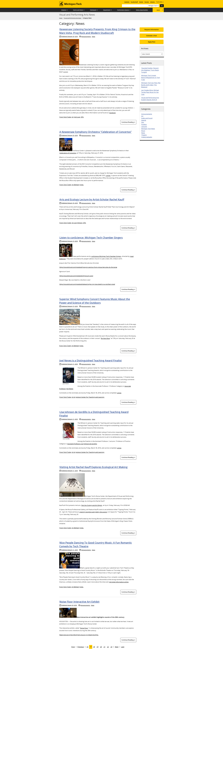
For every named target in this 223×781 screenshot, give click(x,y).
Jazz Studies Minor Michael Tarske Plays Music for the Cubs (150, 92)
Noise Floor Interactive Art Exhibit (79, 601)
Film (142, 122)
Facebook (112, 113)
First (73, 647)
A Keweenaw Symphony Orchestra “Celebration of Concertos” (95, 131)
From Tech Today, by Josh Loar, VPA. (71, 117)
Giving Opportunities (142, 10)
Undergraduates (146, 137)
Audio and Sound (146, 118)
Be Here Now (105, 338)
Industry (152, 2)
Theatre (144, 135)
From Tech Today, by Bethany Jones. (71, 185)
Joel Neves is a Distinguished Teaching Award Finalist (90, 360)
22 (108, 647)
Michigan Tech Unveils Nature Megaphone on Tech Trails (150, 78)
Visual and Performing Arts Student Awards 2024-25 (150, 99)
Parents (147, 2)
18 (94, 647)
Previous (80, 647)
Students (126, 2)
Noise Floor (84, 628)
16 (87, 647)
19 (97, 647)
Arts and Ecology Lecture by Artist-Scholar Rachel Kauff (91, 199)
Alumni (141, 2)
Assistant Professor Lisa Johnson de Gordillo (82, 444)
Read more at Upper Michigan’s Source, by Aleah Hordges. (78, 635)
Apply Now (151, 42)
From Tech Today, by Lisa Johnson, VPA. (72, 223)
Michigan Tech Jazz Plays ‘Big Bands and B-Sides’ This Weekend (150, 85)
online (108, 175)
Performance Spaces (123, 10)
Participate (93, 10)
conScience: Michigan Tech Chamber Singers (106, 256)
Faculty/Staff (134, 2)
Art (142, 116)
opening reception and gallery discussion (93, 512)
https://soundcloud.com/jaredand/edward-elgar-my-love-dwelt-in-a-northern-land (87, 284)
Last (122, 647)
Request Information (152, 30)
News (93, 36)
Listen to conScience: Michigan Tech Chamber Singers (91, 237)
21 (104, 647)
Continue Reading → (128, 122)
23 (111, 647)
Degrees (63, 10)
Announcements (86, 36)
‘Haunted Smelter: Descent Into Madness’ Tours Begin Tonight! (150, 70)
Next (116, 647)
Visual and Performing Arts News (77, 14)
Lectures (144, 127)
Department (106, 10)
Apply (158, 10)
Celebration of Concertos (67, 153)
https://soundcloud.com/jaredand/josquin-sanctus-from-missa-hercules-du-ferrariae (88, 267)
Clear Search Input (146, 5)
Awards (143, 120)
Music (143, 131)
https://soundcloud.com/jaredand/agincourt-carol (76, 276)
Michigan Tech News (148, 129)
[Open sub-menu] (163, 2)
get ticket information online (118, 582)
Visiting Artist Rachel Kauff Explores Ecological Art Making (93, 467)
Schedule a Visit (151, 36)
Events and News (78, 10)
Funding (144, 124)
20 (101, 647)
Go (162, 6)
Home (60, 18)
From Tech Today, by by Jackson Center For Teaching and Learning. (81, 397)
